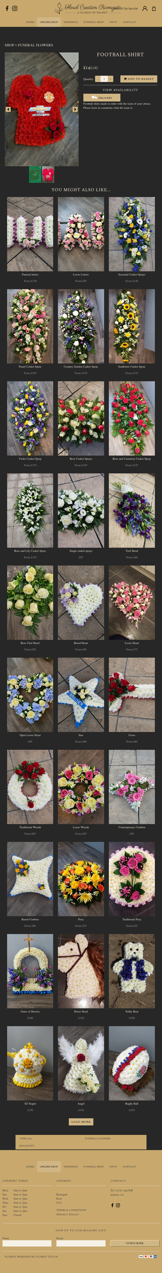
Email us (117, 1195)
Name (5, 1238)
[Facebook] (7, 8)
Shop (9, 45)
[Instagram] (14, 8)
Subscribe (135, 1243)
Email (59, 1238)
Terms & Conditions (71, 1210)
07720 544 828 (129, 8)
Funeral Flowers (35, 45)
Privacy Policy (67, 1214)
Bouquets (26, 1146)
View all (25, 1138)
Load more (81, 1122)
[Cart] (155, 8)
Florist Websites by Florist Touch (31, 1257)
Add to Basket (140, 79)
